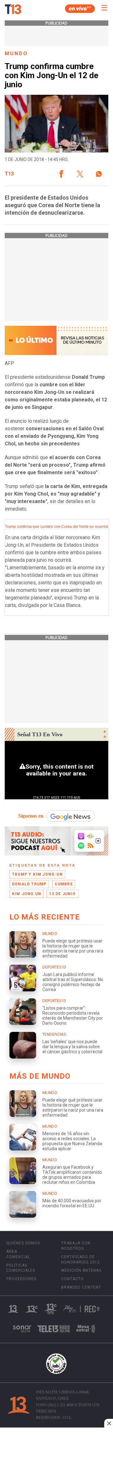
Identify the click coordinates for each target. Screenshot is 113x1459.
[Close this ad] (108, 1423)
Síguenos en (30, 815)
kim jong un (26, 894)
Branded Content (81, 1287)
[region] (56, 1444)
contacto (72, 1279)
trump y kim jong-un (37, 874)
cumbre (64, 884)
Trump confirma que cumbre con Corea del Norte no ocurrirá (56, 526)
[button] (61, 174)
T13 (9, 174)
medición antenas (81, 1270)
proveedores (21, 1279)
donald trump (29, 884)
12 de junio (62, 894)
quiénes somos (23, 1243)
